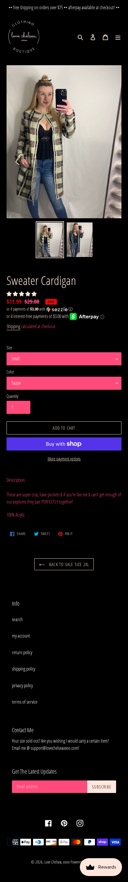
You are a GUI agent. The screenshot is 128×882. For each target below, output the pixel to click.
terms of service (25, 701)
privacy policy (22, 685)
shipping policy (23, 668)
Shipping (13, 326)
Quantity (12, 396)
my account (21, 635)
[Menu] (118, 37)
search (17, 619)
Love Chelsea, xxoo (57, 862)
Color (10, 372)
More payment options (64, 459)
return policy (22, 652)
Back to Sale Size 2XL (68, 564)
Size (9, 347)
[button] (22, 293)
